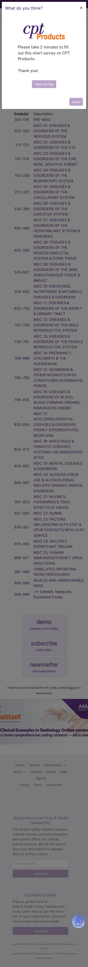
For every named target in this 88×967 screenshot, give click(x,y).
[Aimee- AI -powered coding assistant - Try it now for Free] (79, 921)
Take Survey (44, 84)
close (76, 102)
